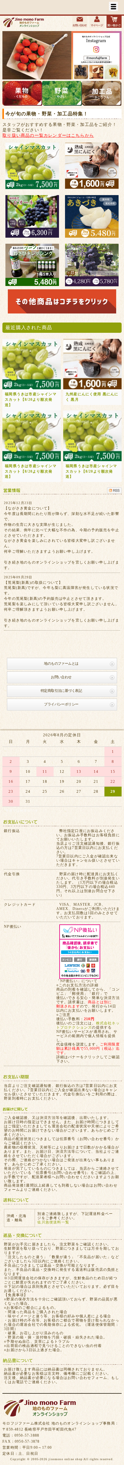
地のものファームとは (61, 663)
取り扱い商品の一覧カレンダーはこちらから (48, 135)
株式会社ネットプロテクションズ (88, 1025)
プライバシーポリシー (61, 704)
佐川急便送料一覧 (53, 1222)
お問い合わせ (61, 677)
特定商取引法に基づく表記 (61, 691)
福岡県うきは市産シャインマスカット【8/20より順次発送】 (31, 399)
